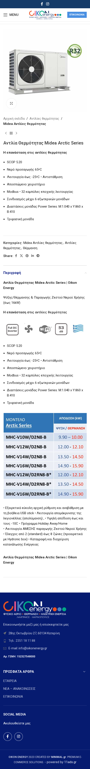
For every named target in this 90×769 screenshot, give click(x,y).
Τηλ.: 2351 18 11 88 (22, 640)
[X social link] (21, 256)
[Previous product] (6, 133)
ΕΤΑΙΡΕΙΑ (10, 681)
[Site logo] (45, 15)
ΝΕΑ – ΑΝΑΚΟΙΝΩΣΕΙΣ (19, 689)
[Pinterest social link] (27, 256)
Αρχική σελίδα (14, 119)
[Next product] (16, 133)
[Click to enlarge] (11, 103)
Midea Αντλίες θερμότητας (24, 124)
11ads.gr (70, 762)
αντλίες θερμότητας (51, 312)
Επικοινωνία (77, 14)
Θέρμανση (30, 248)
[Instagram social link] (47, 4)
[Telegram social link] (38, 256)
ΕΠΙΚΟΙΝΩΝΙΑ (13, 696)
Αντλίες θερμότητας (44, 119)
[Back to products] (11, 133)
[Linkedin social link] (32, 256)
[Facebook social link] (42, 4)
